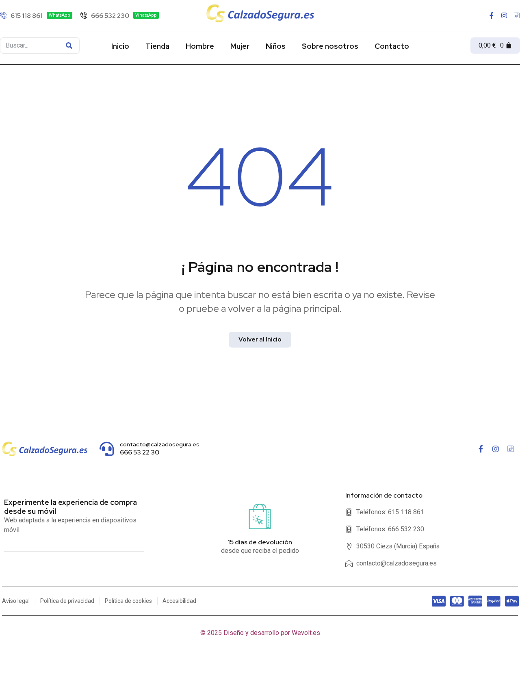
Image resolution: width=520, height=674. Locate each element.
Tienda (157, 46)
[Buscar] (69, 45)
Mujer (239, 46)
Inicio (120, 46)
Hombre (200, 46)
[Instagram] (504, 15)
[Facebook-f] (491, 15)
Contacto (392, 46)
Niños (276, 46)
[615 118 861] (36, 15)
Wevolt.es (306, 633)
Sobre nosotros (330, 46)
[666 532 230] (119, 15)
